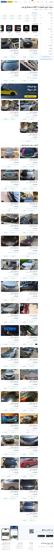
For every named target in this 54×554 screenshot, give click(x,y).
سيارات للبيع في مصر (20, 544)
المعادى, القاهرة (15, 252)
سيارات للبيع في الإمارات (19, 546)
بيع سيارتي (9, 1)
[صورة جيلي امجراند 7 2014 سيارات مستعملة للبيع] (29, 197)
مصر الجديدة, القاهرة (15, 430)
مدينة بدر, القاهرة (34, 164)
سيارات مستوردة (38, 2)
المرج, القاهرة (34, 496)
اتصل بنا (31, 546)
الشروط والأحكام (30, 547)
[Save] (21, 39)
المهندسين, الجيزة (34, 230)
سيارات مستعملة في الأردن (6, 546)
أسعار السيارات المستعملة (46, 56)
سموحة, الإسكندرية (34, 364)
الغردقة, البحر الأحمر (34, 430)
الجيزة (35, 186)
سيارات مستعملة (46, 2)
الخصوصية (31, 549)
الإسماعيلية (16, 364)
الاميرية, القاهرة (34, 408)
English (15, 1)
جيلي (30, 164)
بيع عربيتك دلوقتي (30, 96)
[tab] (34, 13)
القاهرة (16, 186)
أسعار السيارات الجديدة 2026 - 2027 (46, 59)
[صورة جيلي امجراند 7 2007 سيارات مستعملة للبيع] (29, 462)
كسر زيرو (6, 186)
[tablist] (19, 13)
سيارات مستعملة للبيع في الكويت (5, 544)
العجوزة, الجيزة (15, 208)
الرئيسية (32, 544)
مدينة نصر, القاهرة (15, 386)
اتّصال (24, 57)
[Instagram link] (39, 546)
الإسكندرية (35, 252)
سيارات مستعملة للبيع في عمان (5, 549)
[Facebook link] (46, 546)
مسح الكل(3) (36, 9)
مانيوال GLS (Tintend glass (33, 78)
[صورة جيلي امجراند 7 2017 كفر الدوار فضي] (29, 65)
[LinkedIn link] (41, 546)
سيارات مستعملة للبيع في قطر (6, 547)
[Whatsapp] (32, 57)
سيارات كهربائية (33, 2)
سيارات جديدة (42, 2)
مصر (50, 546)
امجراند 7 (28, 164)
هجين (28, 78)
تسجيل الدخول (3, 1)
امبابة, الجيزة (34, 386)
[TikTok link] (44, 546)
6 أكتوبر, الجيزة (15, 164)
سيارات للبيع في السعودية (19, 547)
